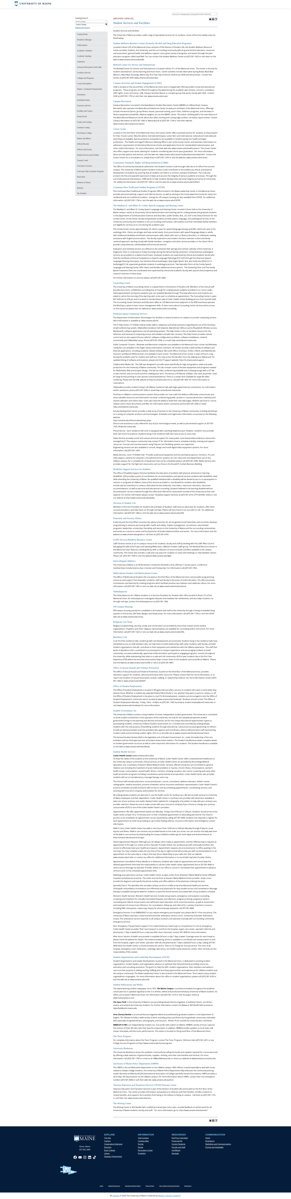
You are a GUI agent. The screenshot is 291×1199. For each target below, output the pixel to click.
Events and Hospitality (214, 1147)
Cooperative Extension (113, 1144)
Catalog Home (82, 34)
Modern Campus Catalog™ (169, 1195)
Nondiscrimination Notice (133, 1186)
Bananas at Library (84, 182)
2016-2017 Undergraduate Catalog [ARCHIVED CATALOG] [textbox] (192, 14)
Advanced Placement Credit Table (89, 67)
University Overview (84, 166)
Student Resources (114, 1186)
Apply (101, 1186)
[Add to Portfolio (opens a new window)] (210, 19)
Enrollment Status (83, 100)
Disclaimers (81, 95)
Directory (107, 1147)
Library (107, 1153)
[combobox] (194, 14)
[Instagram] (85, 1157)
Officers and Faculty (84, 149)
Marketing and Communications (218, 1144)
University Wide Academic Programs (90, 171)
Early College (109, 1150)
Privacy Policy (150, 1186)
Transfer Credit (82, 160)
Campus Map (143, 1141)
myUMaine (176, 1150)
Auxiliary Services (83, 73)
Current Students (178, 1144)
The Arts (107, 1138)
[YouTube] (80, 1157)
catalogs (116, 1195)
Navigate (175, 1153)
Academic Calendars (84, 51)
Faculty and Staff (178, 1147)
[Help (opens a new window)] (216, 19)
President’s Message (84, 40)
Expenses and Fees (84, 105)
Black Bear (81, 177)
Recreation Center (145, 1150)
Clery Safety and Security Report (169, 1186)
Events (140, 1144)
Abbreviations (82, 45)
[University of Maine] (33, 5)
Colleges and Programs (85, 78)
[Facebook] (75, 1157)
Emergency (210, 1141)
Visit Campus (143, 1138)
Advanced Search (82, 27)
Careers (107, 1141)
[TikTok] (94, 1157)
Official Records (83, 144)
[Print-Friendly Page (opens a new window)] (213, 19)
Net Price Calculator (180, 1138)
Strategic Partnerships (113, 1157)
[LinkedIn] (89, 1157)
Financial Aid (82, 116)
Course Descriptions (84, 84)
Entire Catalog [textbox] (80, 22)
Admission (81, 62)
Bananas (80, 188)
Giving (140, 1147)
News (207, 1138)
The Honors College (84, 133)
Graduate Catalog (83, 127)
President (142, 1153)
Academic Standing (84, 56)
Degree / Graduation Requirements (89, 89)
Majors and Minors (84, 138)
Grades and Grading (84, 122)
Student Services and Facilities (88, 155)
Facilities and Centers (84, 111)
